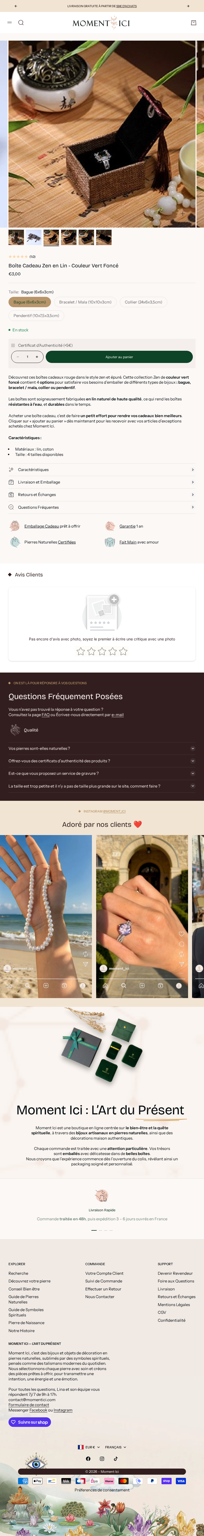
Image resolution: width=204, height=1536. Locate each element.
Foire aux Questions (176, 1280)
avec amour (139, 542)
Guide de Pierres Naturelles (23, 1299)
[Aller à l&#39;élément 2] (33, 237)
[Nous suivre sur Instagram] (102, 1458)
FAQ (46, 714)
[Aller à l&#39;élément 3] (51, 237)
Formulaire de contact (28, 1404)
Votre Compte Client (104, 1273)
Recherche (18, 1273)
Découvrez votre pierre (29, 1280)
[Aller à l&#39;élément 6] (104, 237)
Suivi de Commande (103, 1280)
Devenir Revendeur (175, 1273)
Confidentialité (171, 1320)
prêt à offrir (52, 526)
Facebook (38, 1410)
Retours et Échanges (177, 1296)
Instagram (63, 1410)
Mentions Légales (174, 1304)
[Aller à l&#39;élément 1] (16, 237)
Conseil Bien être (24, 1288)
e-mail (118, 714)
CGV (162, 1312)
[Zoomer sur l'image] (182, 213)
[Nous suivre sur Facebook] (88, 1458)
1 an (131, 526)
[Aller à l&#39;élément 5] (86, 237)
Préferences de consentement (102, 1489)
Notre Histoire (21, 1330)
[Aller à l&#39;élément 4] (68, 237)
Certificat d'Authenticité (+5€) (45, 345)
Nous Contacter (99, 1296)
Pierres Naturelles (50, 542)
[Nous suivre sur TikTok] (115, 1458)
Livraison (166, 1288)
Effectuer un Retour (103, 1288)
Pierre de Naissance (26, 1322)
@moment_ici (114, 811)
